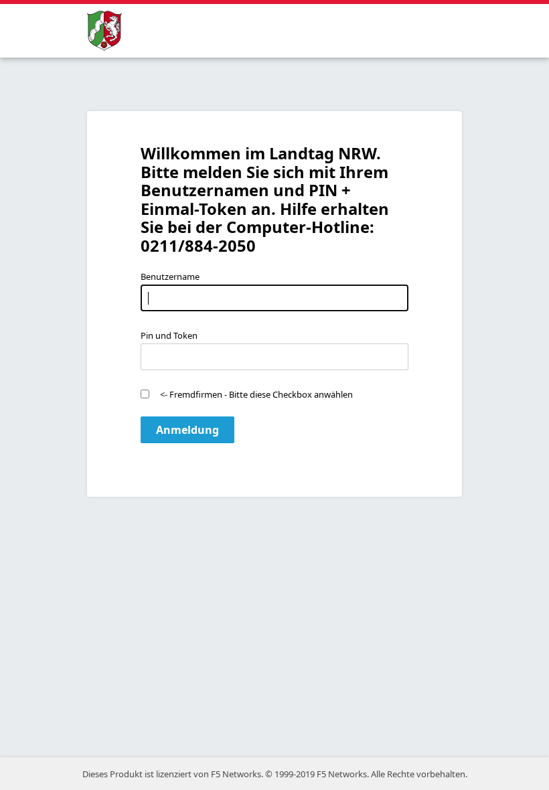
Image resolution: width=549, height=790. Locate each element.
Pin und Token (169, 335)
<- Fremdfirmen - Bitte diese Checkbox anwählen (256, 394)
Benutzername (170, 276)
